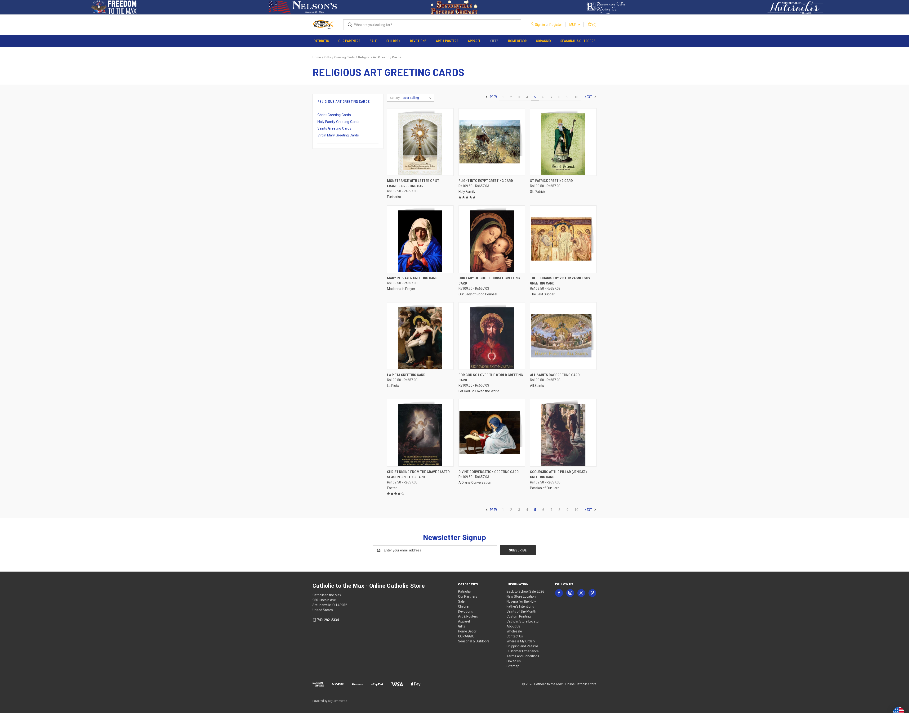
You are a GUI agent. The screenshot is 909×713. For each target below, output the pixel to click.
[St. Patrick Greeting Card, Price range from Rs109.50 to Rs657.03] (563, 142)
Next (588, 97)
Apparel (474, 41)
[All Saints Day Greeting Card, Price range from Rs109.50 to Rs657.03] (563, 336)
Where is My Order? (521, 641)
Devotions (418, 41)
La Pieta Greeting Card (406, 375)
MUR (573, 25)
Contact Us (515, 636)
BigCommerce (337, 701)
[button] (114, 7)
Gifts (494, 41)
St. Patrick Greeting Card (551, 181)
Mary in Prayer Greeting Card (412, 278)
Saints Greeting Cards (334, 128)
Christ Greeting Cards (334, 115)
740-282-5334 (328, 620)
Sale (373, 41)
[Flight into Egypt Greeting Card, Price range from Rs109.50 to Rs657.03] (491, 142)
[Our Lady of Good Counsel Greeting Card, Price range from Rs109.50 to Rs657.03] (491, 239)
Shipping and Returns (523, 646)
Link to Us (514, 661)
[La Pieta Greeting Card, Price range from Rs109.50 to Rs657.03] (420, 336)
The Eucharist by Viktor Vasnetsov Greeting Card (560, 281)
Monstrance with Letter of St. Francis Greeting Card (413, 183)
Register (555, 25)
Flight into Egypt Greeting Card (486, 181)
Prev (493, 97)
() (594, 25)
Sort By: (395, 97)
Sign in (540, 25)
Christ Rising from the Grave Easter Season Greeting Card (418, 474)
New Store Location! (521, 596)
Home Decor (517, 41)
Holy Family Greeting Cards (338, 122)
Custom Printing (519, 616)
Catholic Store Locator (523, 621)
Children (393, 41)
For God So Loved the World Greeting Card (491, 378)
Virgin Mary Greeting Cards (338, 135)
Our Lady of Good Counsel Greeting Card (489, 281)
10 (576, 97)
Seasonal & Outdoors (577, 41)
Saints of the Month (521, 611)
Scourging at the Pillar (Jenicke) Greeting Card (558, 474)
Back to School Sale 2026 (525, 591)
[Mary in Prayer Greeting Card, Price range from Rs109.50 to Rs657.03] (420, 239)
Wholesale (514, 631)
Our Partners (349, 41)
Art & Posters (447, 41)
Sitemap (513, 666)
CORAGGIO (543, 41)
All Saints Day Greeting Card (555, 375)
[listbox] (418, 97)
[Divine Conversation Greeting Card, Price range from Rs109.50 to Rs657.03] (491, 433)
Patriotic (321, 41)
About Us (513, 626)
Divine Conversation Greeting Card (489, 472)
